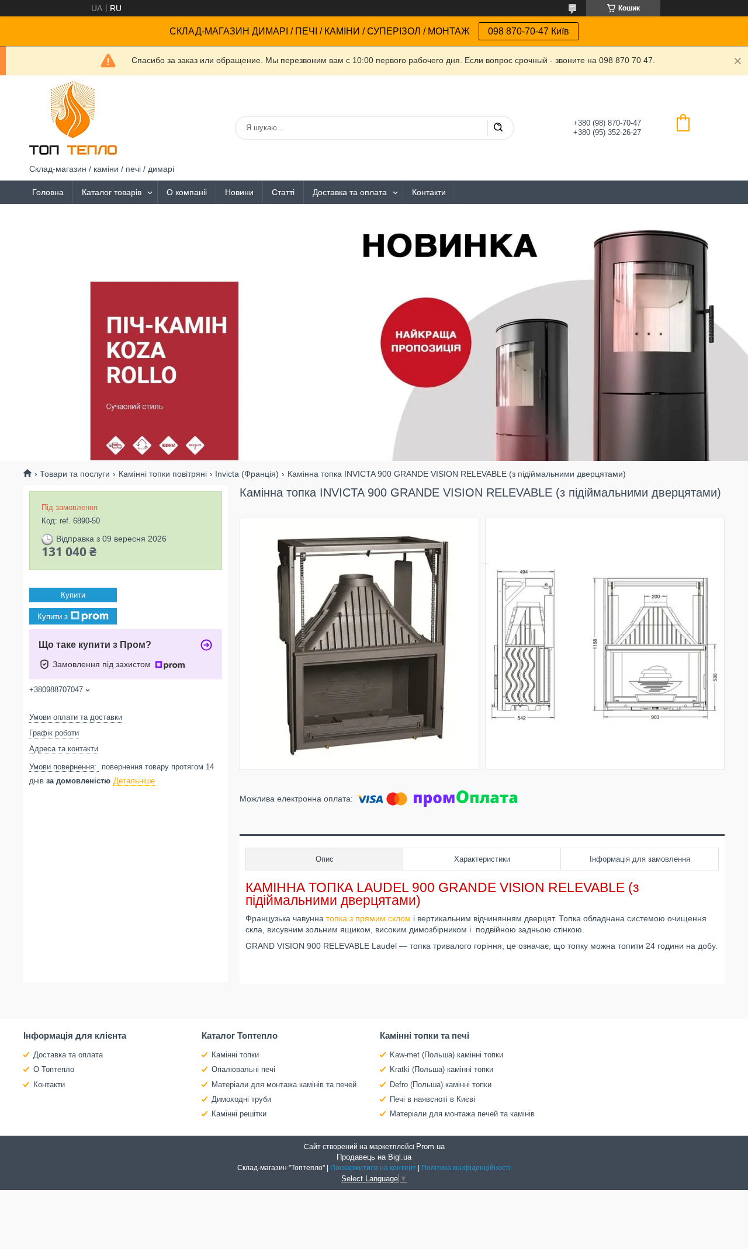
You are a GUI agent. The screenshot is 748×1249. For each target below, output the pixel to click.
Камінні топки (235, 1054)
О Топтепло (53, 1069)
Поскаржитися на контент (373, 1168)
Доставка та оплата (350, 192)
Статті (283, 192)
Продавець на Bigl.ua (374, 1157)
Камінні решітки (239, 1113)
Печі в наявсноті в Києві (432, 1099)
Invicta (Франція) (247, 473)
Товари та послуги (75, 473)
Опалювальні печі (243, 1069)
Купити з (52, 616)
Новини (239, 192)
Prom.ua (430, 1146)
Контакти (429, 192)
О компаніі (187, 192)
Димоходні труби (241, 1099)
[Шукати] (497, 128)
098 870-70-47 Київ (528, 31)
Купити (73, 595)
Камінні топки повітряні (163, 473)
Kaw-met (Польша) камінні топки (446, 1054)
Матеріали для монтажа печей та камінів (462, 1113)
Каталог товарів (111, 192)
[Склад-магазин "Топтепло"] (73, 119)
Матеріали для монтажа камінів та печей (284, 1084)
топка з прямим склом (368, 918)
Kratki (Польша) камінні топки (441, 1069)
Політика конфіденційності (466, 1168)
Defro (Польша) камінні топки (440, 1084)
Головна (48, 192)
